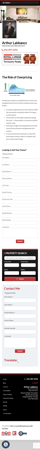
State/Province (7, 192)
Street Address (7, 178)
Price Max (24, 262)
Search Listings (7, 394)
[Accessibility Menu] (6, 444)
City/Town (5, 185)
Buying (5, 402)
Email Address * (7, 171)
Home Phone (6, 206)
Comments (5, 227)
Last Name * (6, 164)
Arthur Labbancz (14, 43)
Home (5, 379)
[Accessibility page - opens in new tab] (23, 436)
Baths (23, 269)
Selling (5, 406)
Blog (4, 383)
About (5, 409)
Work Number (6, 220)
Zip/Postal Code (7, 199)
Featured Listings (8, 398)
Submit (20, 241)
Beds (6, 269)
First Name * (6, 157)
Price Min (7, 262)
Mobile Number (7, 213)
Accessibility (6, 390)
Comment (7, 336)
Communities (7, 413)
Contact (5, 387)
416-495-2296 (11, 50)
